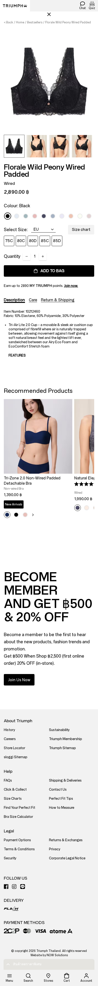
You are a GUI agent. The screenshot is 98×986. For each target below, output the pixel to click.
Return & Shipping (57, 300)
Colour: (17, 205)
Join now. (71, 286)
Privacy (54, 849)
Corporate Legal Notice (67, 858)
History (9, 730)
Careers (10, 739)
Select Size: (16, 229)
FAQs (8, 780)
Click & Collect (15, 789)
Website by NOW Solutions (49, 955)
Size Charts (13, 798)
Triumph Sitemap (62, 748)
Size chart (81, 230)
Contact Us (58, 789)
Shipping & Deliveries (65, 780)
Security (10, 858)
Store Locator (14, 748)
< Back (8, 22)
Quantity (12, 256)
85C (45, 241)
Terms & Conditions (19, 849)
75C (9, 241)
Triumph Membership (65, 739)
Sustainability (59, 730)
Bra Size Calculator (18, 817)
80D (33, 241)
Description (14, 300)
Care (33, 300)
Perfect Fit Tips (61, 798)
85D (57, 241)
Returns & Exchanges (66, 840)
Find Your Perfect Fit (19, 808)
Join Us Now (19, 680)
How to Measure (61, 808)
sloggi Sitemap (15, 757)
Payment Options (17, 840)
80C (21, 241)
